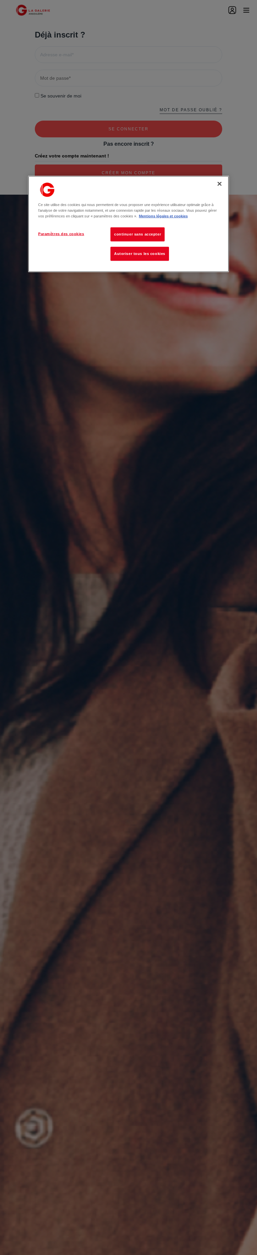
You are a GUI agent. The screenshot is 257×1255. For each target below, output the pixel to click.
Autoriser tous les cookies (139, 254)
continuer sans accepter (137, 234)
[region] (128, 224)
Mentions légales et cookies (163, 216)
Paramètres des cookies (61, 234)
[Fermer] (219, 183)
